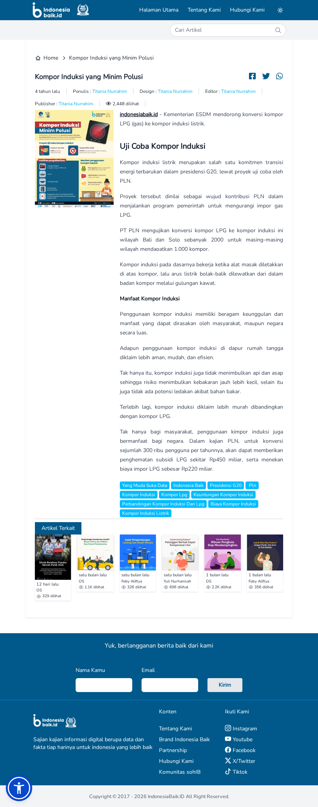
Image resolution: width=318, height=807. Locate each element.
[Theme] (280, 10)
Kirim (225, 685)
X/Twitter (243, 761)
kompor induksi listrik (145, 513)
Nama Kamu (90, 670)
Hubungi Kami (247, 10)
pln (252, 485)
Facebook (243, 750)
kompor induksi (138, 495)
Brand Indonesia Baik (184, 739)
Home (50, 58)
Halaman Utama (158, 10)
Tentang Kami (204, 10)
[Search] (278, 30)
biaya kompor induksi (233, 504)
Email (148, 670)
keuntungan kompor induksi (223, 495)
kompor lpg (174, 495)
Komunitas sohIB (179, 772)
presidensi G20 (226, 485)
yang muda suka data (144, 485)
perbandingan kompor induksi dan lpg (163, 504)
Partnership (173, 750)
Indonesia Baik (188, 485)
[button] (19, 788)
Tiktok (239, 772)
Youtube (241, 739)
